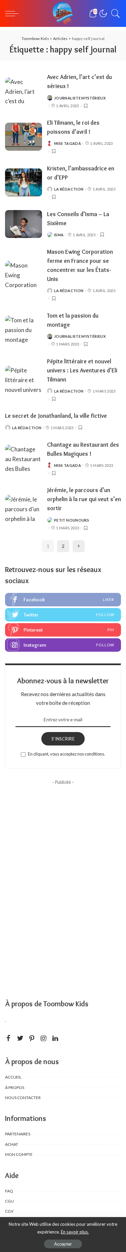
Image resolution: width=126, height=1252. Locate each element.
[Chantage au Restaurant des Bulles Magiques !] (23, 459)
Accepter (63, 1244)
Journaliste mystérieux (80, 98)
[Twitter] (63, 614)
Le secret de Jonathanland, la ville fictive (56, 415)
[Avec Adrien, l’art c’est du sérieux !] (23, 91)
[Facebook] (63, 599)
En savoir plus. (75, 1232)
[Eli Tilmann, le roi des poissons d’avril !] (23, 137)
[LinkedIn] (55, 1038)
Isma (59, 235)
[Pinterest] (63, 630)
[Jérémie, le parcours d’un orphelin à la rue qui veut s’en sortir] (23, 509)
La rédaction (68, 189)
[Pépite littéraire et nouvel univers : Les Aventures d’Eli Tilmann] (23, 380)
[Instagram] (63, 645)
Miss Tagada (67, 143)
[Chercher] (114, 13)
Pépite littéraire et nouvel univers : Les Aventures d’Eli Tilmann (82, 370)
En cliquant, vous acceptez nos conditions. (66, 754)
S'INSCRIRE (63, 738)
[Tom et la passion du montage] (23, 330)
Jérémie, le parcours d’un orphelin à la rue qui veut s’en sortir (84, 499)
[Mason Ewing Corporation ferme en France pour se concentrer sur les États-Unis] (23, 275)
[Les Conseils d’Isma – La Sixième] (23, 224)
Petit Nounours (71, 520)
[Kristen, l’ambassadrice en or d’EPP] (23, 182)
